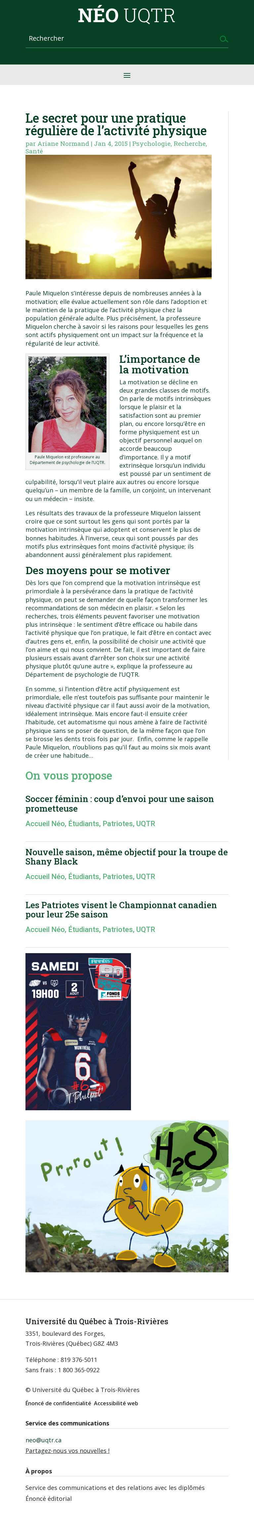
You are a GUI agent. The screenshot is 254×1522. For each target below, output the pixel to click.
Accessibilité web (116, 1403)
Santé (34, 151)
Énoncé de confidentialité (58, 1403)
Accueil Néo (45, 824)
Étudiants (83, 824)
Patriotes (118, 824)
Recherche (190, 143)
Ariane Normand (63, 143)
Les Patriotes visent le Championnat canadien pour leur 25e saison (121, 909)
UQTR (145, 824)
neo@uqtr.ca (43, 1440)
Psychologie (151, 143)
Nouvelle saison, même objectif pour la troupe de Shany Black (126, 856)
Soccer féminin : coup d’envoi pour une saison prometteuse (119, 803)
